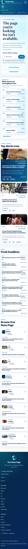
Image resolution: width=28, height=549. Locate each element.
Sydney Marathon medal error (8, 12)
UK (9, 347)
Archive (3, 481)
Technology (12, 436)
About (2, 517)
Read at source (23, 259)
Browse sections (14, 72)
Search (21, 57)
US (9, 361)
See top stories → (7, 136)
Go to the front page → (14, 67)
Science (10, 421)
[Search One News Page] (25, 2)
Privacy (3, 527)
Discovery (3, 488)
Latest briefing (4, 474)
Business (9, 377)
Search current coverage (10, 53)
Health (10, 407)
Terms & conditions (6, 530)
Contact (3, 522)
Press (2, 519)
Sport (10, 391)
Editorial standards (6, 525)
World (8, 332)
